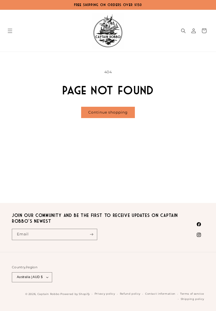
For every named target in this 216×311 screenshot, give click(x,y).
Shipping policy (192, 298)
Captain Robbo (48, 293)
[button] (10, 31)
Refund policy (130, 293)
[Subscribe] (91, 234)
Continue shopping (107, 112)
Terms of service (192, 293)
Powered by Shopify (75, 293)
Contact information (160, 293)
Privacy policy (105, 293)
